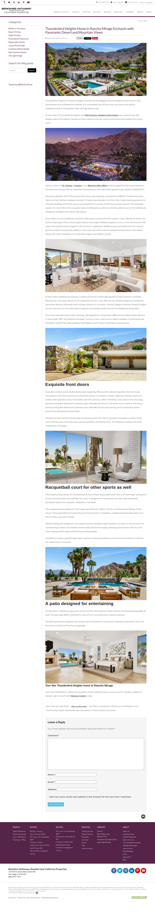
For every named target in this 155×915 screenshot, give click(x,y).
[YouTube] (143, 870)
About (140, 12)
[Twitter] (120, 870)
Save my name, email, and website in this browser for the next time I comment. (90, 797)
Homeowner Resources (18, 39)
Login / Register (117, 2)
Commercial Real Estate (18, 49)
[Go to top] (143, 816)
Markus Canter (78, 696)
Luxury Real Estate (16, 46)
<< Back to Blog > (143, 21)
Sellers (107, 12)
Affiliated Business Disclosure (49, 897)
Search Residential (19, 831)
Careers (130, 12)
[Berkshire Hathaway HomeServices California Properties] (16, 10)
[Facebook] (114, 870)
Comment (53, 735)
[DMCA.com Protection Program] (139, 897)
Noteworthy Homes (16, 42)
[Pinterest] (137, 870)
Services (118, 12)
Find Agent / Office (19, 840)
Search (32, 70)
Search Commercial (19, 834)
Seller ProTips (14, 35)
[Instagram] (125, 870)
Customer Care (132, 2)
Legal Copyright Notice (33, 897)
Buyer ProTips (14, 32)
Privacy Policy (12, 897)
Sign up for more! (79, 706)
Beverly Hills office (97, 185)
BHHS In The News (16, 29)
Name (51, 775)
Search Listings (61, 12)
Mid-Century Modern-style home (101, 115)
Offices (86, 12)
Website (52, 789)
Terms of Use (21, 897)
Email (51, 782)
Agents (76, 12)
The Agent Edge (15, 56)
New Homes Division (17, 52)
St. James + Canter (71, 185)
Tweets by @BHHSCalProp (20, 85)
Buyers (97, 12)
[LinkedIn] (131, 870)
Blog (149, 12)
